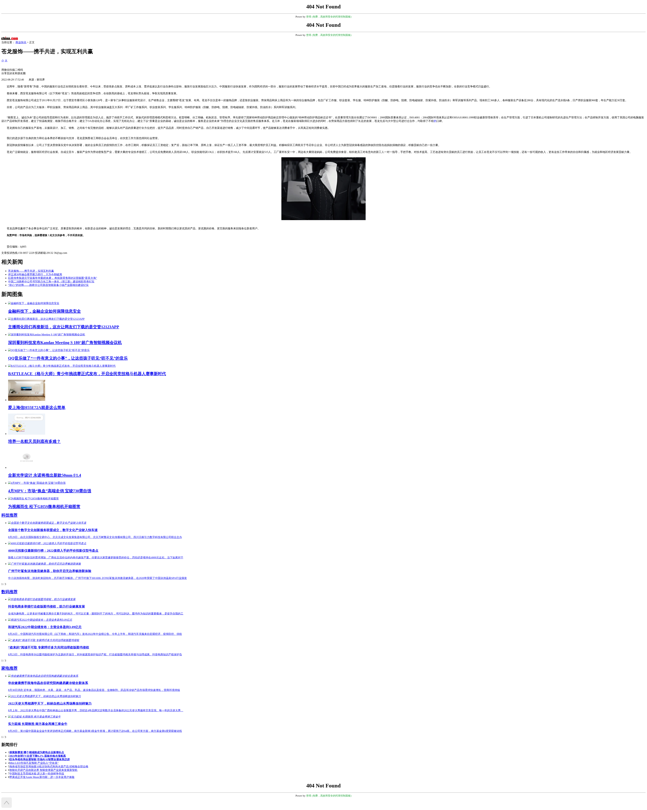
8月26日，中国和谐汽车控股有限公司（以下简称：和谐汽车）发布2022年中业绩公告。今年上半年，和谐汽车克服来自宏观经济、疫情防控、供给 (95, 634)
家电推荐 (9, 668)
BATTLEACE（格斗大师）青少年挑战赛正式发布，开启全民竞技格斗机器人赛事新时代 (87, 373)
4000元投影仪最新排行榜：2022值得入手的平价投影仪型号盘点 (53, 550)
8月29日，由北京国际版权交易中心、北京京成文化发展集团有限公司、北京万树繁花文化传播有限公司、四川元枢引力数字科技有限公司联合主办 (95, 537)
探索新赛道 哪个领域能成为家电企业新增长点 (36, 752)
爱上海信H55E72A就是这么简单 (36, 407)
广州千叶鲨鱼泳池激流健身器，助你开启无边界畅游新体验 (49, 571)
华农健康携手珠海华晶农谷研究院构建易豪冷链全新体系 (48, 683)
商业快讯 (21, 42)
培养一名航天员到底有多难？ (34, 441)
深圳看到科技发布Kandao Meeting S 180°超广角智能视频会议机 (65, 342)
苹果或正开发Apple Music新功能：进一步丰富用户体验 (41, 777)
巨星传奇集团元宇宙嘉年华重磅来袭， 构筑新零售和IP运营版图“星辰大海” (52, 278)
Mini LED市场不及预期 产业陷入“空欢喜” (34, 763)
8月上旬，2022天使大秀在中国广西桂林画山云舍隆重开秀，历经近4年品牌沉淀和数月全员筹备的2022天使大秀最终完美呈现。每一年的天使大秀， (95, 710)
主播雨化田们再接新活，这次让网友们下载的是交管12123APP (63, 327)
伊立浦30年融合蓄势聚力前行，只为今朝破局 (35, 274)
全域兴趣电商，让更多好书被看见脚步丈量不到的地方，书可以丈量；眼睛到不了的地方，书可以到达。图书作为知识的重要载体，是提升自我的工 (95, 613)
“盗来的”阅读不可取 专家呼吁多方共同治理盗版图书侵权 (48, 647)
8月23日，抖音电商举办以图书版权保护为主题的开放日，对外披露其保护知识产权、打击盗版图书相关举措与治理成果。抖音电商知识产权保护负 (95, 654)
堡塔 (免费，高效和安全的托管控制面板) (328, 16)
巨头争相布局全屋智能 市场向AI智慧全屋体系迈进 (39, 759)
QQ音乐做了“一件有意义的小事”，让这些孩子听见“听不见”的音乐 (68, 358)
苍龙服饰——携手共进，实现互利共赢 (31, 270)
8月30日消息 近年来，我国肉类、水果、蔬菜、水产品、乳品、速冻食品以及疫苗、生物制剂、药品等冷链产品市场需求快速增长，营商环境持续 (94, 690)
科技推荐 (9, 515)
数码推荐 (9, 592)
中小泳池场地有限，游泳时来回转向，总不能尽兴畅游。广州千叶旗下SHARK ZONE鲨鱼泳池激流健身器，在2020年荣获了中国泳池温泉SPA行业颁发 (97, 578)
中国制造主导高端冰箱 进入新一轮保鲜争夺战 (36, 773)
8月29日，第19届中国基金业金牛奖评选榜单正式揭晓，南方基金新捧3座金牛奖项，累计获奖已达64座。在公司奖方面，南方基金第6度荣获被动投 (95, 731)
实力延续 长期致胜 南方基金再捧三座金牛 (37, 724)
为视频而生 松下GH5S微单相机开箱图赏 (44, 506)
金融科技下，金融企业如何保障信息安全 (44, 311)
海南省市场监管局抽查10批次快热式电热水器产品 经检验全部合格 (48, 766)
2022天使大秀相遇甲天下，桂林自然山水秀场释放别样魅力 (50, 703)
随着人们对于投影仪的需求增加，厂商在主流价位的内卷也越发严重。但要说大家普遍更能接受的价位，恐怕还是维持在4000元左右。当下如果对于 (95, 557)
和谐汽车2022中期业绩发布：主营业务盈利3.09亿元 (45, 627)
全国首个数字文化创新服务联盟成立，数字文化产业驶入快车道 (53, 530)
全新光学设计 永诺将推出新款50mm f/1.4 (44, 475)
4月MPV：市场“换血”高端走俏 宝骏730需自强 (49, 491)
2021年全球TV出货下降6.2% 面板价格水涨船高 (37, 755)
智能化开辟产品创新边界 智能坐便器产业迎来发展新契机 (43, 770)
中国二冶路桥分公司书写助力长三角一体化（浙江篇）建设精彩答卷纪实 (51, 281)
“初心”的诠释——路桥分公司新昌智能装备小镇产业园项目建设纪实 (48, 285)
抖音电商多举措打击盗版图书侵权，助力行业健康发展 (46, 606)
